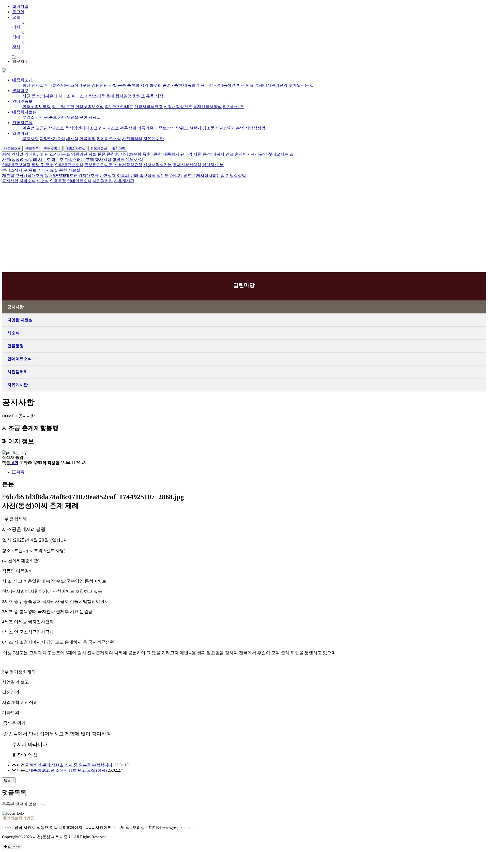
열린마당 (20, 133)
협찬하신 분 (233, 106)
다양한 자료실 (52, 138)
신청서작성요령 (148, 106)
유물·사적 (154, 96)
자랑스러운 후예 (99, 96)
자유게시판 (153, 138)
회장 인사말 (33, 85)
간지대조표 (109, 128)
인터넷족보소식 (89, 106)
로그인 (18, 12)
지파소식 (27, 181)
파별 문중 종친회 (124, 85)
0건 (14, 463)
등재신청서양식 (207, 106)
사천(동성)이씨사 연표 (234, 85)
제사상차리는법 (230, 128)
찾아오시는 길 (301, 85)
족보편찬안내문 (119, 106)
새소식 (72, 138)
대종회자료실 (24, 112)
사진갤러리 (132, 138)
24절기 (195, 128)
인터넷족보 (22, 101)
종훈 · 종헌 (172, 85)
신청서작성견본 (178, 106)
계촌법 (28, 128)
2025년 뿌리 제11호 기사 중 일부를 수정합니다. (71, 765)
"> (18, 37)
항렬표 (139, 96)
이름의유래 (147, 128)
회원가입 (20, 6)
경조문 (208, 128)
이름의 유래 (127, 175)
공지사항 (30, 138)
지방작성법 (255, 128)
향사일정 (123, 96)
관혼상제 (128, 128)
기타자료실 (68, 117)
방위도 (182, 128)
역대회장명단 (57, 85)
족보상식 (167, 128)
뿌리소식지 (32, 117)
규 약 (207, 85)
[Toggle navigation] (9, 72)
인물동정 (87, 138)
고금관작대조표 (50, 128)
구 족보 (50, 117)
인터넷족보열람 (36, 106)
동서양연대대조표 (81, 128)
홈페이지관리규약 (271, 85)
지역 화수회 (151, 85)
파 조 (78, 96)
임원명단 (100, 85)
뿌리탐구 (20, 90)
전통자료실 (22, 122)
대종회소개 (22, 80)
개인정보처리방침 (18, 818)
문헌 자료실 (90, 117)
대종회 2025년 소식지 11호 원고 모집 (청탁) (68, 770)
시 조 (64, 96)
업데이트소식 (109, 138)
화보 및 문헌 (63, 106)
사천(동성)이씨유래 (39, 96)
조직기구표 (80, 85)
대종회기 (191, 85)
